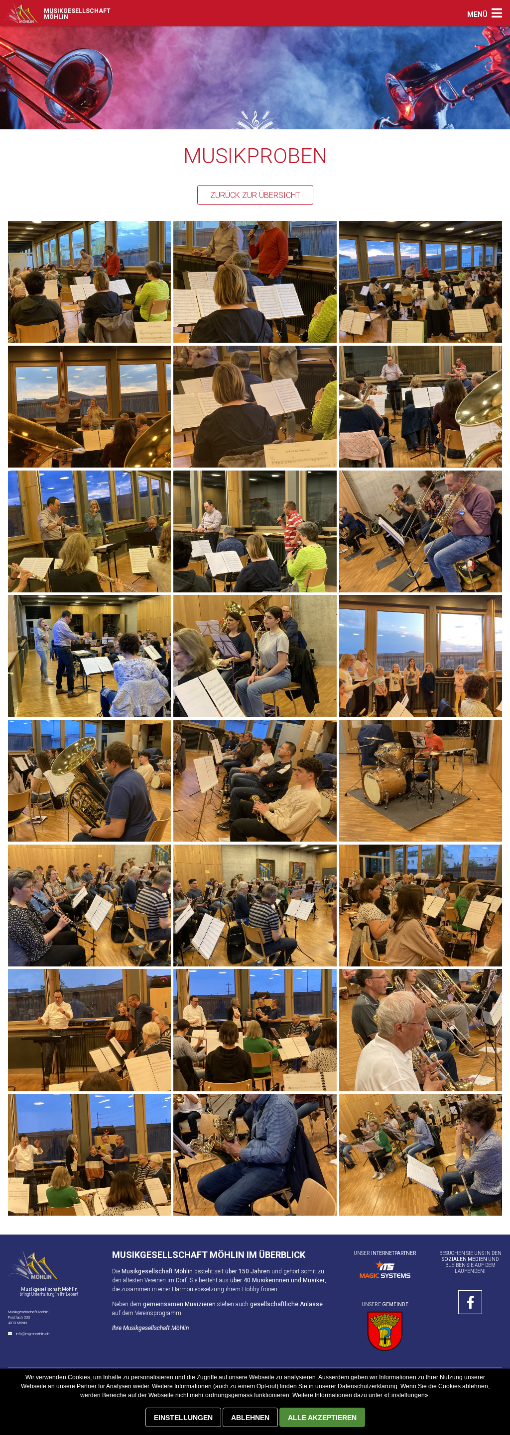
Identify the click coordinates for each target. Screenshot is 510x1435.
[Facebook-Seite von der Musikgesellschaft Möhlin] (470, 1302)
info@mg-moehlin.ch (32, 1334)
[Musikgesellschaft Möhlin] (20, 13)
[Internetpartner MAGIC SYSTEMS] (384, 1269)
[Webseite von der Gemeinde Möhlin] (384, 1331)
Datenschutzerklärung (367, 1386)
